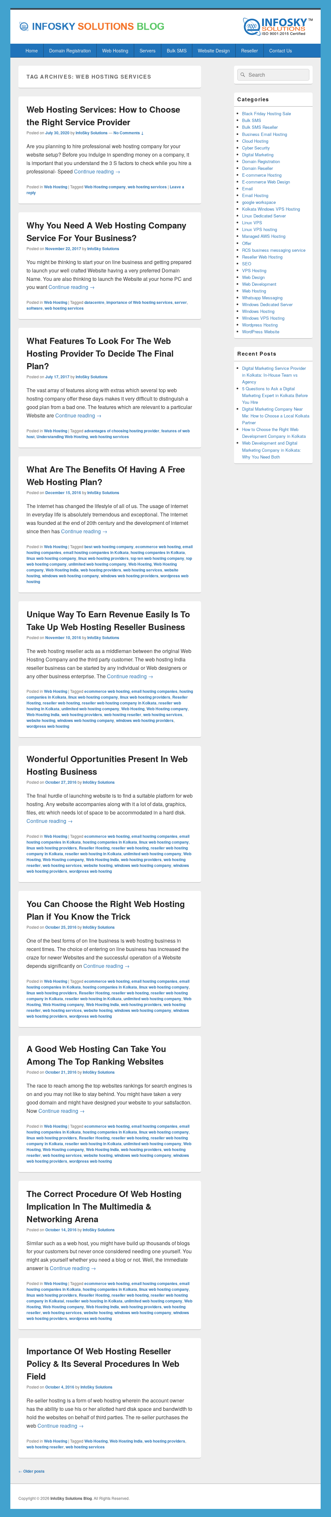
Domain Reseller (257, 168)
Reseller (249, 50)
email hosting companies (154, 691)
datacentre (94, 302)
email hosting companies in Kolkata (96, 552)
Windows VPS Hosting (263, 318)
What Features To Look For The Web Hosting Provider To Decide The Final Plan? (100, 353)
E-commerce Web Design (266, 182)
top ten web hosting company (157, 558)
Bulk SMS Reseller (260, 127)
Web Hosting (115, 50)
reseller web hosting (61, 703)
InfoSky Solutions (92, 133)
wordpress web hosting (48, 726)
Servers (147, 50)
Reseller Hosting (94, 848)
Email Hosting (255, 195)
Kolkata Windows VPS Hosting (271, 209)
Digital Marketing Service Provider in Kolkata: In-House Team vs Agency (274, 375)
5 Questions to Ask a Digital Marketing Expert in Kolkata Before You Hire (275, 395)
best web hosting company (108, 546)
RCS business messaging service (273, 250)
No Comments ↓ (128, 133)
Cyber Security (256, 148)
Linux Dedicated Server (264, 216)
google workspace (259, 202)
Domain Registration (70, 50)
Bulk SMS (177, 50)
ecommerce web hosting (158, 546)
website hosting (41, 720)
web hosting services (147, 187)
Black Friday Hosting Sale (266, 113)
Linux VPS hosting (259, 229)
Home (32, 50)
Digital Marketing (257, 154)
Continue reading (97, 171)
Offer (246, 243)
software (35, 308)
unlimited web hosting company (97, 564)
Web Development (259, 284)
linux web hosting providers (103, 558)
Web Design (253, 277)
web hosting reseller (122, 714)
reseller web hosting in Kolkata (93, 854)
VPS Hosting (254, 270)
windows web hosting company (70, 576)
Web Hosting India (62, 570)
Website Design (214, 50)
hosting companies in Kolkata (158, 552)
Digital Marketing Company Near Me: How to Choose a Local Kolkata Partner (275, 416)
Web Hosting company (105, 187)
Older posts (31, 1471)
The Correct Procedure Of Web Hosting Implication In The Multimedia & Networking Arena (104, 1206)
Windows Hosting (258, 311)
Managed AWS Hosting (263, 236)
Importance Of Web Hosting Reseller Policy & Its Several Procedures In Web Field (103, 1363)
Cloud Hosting (255, 141)
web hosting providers (100, 570)
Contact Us (280, 50)
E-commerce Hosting (262, 175)
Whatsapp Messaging (262, 297)
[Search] (242, 75)
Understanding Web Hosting (62, 436)
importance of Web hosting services (139, 302)
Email (247, 188)
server (181, 302)
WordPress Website (260, 331)
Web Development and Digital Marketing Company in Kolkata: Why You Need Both (271, 450)
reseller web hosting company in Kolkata (119, 703)
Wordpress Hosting (260, 325)
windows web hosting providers (129, 576)
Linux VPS (252, 222)
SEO (246, 263)
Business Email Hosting (264, 134)
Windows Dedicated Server (267, 304)
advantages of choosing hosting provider (121, 431)
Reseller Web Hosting (262, 257)
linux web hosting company (51, 558)
